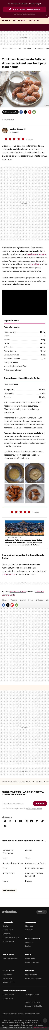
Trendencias (7, 974)
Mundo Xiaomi (8, 941)
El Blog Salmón (31, 974)
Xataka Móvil (8, 930)
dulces (40, 600)
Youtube (21, 821)
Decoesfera (7, 978)
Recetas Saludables (34, 868)
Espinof (28, 946)
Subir (40, 912)
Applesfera (7, 934)
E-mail (34, 112)
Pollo (5, 868)
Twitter (25, 112)
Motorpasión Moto (32, 962)
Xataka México (8, 995)
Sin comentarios (11, 112)
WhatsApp (5, 821)
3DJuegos (29, 926)
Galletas (34, 20)
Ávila (23, 600)
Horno (5, 881)
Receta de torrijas (18, 591)
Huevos (28, 881)
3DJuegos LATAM (32, 995)
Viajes (27, 858)
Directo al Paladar (10, 958)
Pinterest (31, 821)
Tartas (6, 20)
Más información (40, 1027)
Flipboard (29, 112)
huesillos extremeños (36, 254)
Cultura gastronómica (35, 863)
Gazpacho (39, 781)
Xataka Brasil (8, 998)
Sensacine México (32, 1002)
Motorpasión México (33, 1014)
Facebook (21, 112)
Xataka (5, 926)
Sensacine (29, 942)
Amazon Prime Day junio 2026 (34, 874)
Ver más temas (9, 890)
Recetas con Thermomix (8, 851)
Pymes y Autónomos (33, 978)
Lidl (19, 48)
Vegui (5, 858)
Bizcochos (19, 20)
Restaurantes (9, 873)
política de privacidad (34, 809)
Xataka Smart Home (11, 937)
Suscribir (40, 803)
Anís (31, 600)
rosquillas (34, 264)
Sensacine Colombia (33, 1006)
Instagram (26, 821)
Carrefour (27, 48)
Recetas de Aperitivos (13, 863)
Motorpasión (30, 958)
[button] (17, 129)
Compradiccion (9, 982)
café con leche (8, 574)
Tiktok (42, 821)
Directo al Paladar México (13, 1014)
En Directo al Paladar (13, 537)
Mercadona (39, 48)
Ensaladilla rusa (26, 781)
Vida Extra (29, 930)
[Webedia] (9, 913)
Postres (14, 600)
